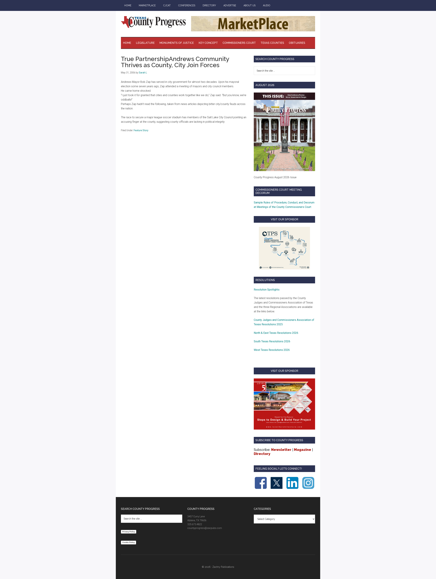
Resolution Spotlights (266, 289)
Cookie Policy (128, 542)
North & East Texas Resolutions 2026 (276, 332)
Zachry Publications (223, 567)
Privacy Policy (128, 531)
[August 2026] (284, 132)
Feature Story (141, 130)
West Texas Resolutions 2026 (272, 350)
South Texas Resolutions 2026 (272, 341)
